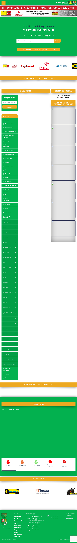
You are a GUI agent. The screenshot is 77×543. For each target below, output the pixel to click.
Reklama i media (10, 185)
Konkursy (5, 282)
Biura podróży (6, 232)
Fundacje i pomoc (10, 131)
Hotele (5, 262)
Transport (8, 212)
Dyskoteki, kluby (7, 247)
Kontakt (17, 536)
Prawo (7, 177)
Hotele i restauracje (6, 145)
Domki (5, 242)
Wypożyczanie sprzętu (9, 364)
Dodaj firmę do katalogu (37, 49)
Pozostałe (5, 333)
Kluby (4, 277)
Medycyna (8, 158)
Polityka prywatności (18, 533)
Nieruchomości (9, 174)
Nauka (7, 170)
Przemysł (8, 181)
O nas (16, 518)
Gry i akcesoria (7, 257)
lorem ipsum (8, 461)
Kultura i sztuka (10, 154)
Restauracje (6, 349)
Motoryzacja (9, 166)
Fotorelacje (6, 252)
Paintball (5, 318)
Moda (7, 162)
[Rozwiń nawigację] (4, 3)
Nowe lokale (6, 307)
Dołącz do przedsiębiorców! (38, 35)
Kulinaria (5, 287)
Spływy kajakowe (7, 354)
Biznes (7, 120)
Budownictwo (9, 124)
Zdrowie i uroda (10, 378)
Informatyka (9, 150)
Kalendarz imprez (8, 267)
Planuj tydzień (7, 328)
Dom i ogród (9, 127)
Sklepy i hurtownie (6, 199)
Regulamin (18, 530)
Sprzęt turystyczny (8, 359)
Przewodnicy (6, 338)
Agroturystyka (7, 222)
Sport (6, 208)
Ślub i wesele (9, 204)
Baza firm (17, 516)
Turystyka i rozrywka (7, 216)
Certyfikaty (18, 527)
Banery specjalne (17, 524)
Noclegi (5, 302)
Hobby (7, 141)
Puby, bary (5, 344)
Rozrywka (8, 195)
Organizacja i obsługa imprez (8, 313)
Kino (4, 272)
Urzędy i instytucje (7, 369)
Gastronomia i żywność (8, 136)
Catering (5, 237)
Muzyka (5, 297)
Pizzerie (5, 323)
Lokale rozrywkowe (8, 292)
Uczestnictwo (19, 521)
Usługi (7, 374)
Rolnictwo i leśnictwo (7, 190)
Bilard (4, 227)
